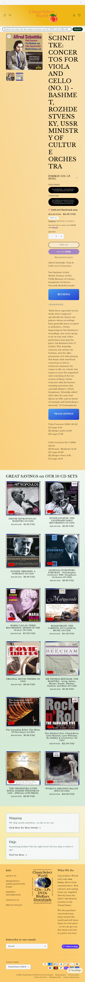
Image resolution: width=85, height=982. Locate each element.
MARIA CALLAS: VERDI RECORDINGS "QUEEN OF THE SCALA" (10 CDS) (23, 627)
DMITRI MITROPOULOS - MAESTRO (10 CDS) (23, 520)
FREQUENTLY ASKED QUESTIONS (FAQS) (15, 884)
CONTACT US (12, 900)
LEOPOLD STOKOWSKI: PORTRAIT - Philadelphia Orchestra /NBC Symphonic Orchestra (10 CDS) (62, 573)
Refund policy (60, 975)
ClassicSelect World (29, 975)
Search (77, 29)
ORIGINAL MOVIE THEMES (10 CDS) (23, 680)
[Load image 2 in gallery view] (19, 77)
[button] (4, 15)
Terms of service (40, 977)
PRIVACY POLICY (14, 905)
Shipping (52, 221)
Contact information (71, 977)
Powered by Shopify (45, 975)
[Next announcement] (80, 2)
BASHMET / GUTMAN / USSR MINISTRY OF (65, 190)
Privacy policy (73, 975)
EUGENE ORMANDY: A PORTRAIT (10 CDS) (23, 572)
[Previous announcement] (4, 2)
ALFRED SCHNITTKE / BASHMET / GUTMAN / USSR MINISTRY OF (65, 202)
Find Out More (16, 855)
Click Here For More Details (23, 828)
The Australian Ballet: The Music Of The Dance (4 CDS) (23, 731)
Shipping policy (55, 977)
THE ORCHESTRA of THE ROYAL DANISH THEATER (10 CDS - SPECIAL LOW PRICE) (23, 790)
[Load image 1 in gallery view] (10, 77)
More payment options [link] (64, 257)
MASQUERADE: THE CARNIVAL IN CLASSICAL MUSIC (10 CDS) (62, 628)
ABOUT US (11, 876)
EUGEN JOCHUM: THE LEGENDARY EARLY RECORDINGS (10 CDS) (62, 520)
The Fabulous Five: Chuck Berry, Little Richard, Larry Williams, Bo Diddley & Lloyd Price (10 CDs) (62, 736)
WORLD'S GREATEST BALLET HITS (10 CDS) (61, 789)
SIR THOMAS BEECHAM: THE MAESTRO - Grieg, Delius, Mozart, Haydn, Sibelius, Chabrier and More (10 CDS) (62, 682)
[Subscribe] (44, 946)
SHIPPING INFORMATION (13, 893)
